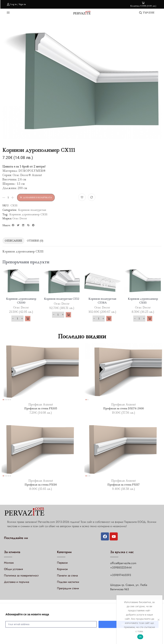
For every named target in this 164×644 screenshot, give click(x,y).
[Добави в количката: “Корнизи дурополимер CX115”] (150, 319)
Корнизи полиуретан (32, 210)
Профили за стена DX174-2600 (123, 408)
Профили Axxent (40, 404)
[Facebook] (105, 536)
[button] (13, 225)
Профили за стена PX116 (41, 484)
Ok (140, 636)
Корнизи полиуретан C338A (102, 300)
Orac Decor (19, 218)
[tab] (13, 240)
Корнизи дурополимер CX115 (143, 300)
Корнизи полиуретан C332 (61, 298)
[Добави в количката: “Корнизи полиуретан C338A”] (109, 319)
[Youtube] (114, 536)
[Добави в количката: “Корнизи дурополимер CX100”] (28, 319)
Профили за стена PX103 (40, 408)
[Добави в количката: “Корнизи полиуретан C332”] (68, 315)
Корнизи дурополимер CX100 (21, 300)
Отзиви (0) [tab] (35, 240)
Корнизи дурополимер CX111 (28, 214)
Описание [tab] (13, 240)
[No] (158, 619)
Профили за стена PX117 (123, 484)
